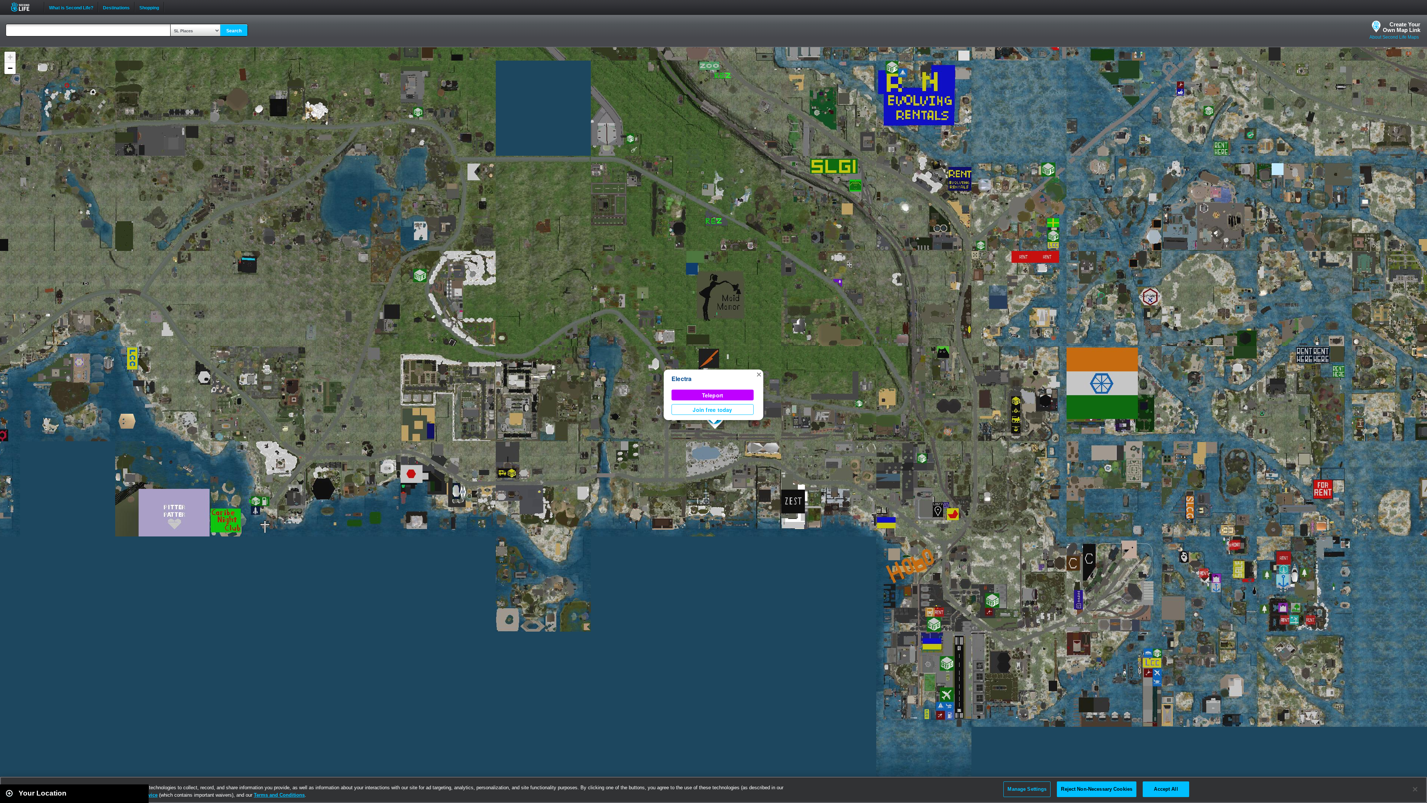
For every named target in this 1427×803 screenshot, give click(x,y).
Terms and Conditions (279, 795)
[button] (758, 374)
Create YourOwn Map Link (1401, 27)
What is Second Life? (71, 7)
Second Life (24, 7)
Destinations (116, 7)
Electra (682, 378)
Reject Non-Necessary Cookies (1096, 789)
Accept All (1166, 789)
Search (234, 30)
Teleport (713, 395)
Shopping (149, 7)
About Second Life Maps (1394, 37)
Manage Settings (1026, 789)
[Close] (1415, 789)
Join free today (712, 409)
